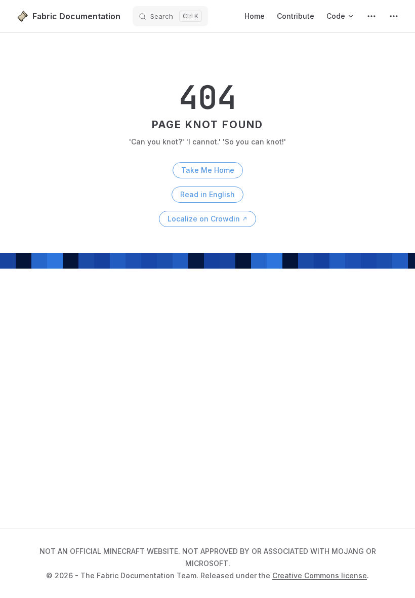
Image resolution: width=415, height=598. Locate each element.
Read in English (207, 194)
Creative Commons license (319, 575)
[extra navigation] (394, 16)
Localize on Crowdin (204, 218)
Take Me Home (207, 170)
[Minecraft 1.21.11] (371, 16)
